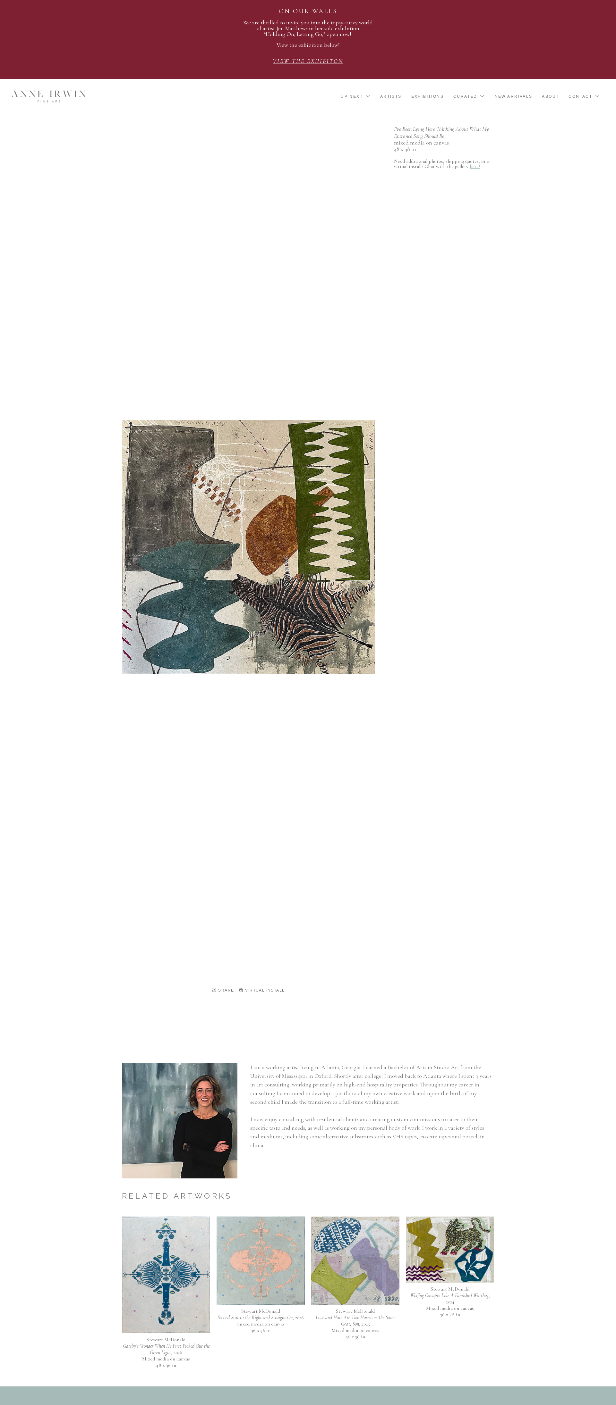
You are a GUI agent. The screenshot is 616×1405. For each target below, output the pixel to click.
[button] (356, 96)
